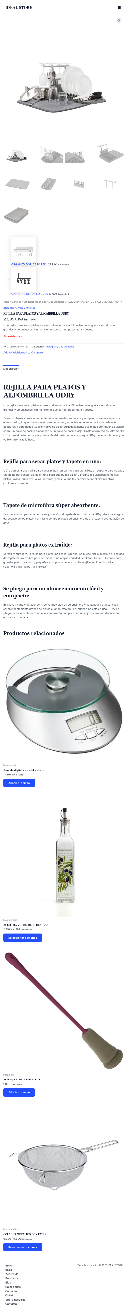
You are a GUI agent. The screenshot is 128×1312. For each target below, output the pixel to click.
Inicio (6, 301)
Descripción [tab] (11, 368)
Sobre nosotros (15, 1299)
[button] (119, 21)
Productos (11, 1278)
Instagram (9, 307)
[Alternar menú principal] (119, 7)
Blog (8, 1282)
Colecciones (13, 1286)
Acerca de (11, 1274)
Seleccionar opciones (22, 937)
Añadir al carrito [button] (19, 783)
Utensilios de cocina (34, 301)
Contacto (11, 1291)
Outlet (9, 1295)
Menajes (16, 301)
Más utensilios (56, 301)
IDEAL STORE (18, 7)
